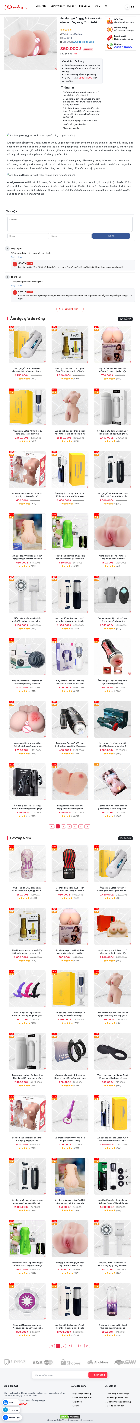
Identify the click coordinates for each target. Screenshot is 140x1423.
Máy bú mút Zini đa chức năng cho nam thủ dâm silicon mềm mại (70, 683)
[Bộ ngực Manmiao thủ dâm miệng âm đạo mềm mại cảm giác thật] (70, 781)
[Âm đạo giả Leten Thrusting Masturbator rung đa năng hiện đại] (27, 781)
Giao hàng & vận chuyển (118, 1393)
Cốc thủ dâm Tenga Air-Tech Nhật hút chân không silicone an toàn (70, 891)
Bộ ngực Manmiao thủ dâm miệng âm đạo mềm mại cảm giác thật (70, 809)
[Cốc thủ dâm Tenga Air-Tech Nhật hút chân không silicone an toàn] (70, 864)
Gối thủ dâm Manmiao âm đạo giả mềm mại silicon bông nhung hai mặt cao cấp (113, 809)
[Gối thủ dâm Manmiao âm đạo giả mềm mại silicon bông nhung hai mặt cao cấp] (112, 781)
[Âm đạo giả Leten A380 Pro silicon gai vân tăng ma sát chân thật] (27, 344)
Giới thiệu (77, 1402)
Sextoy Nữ (41, 6)
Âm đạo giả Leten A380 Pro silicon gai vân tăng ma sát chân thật (27, 371)
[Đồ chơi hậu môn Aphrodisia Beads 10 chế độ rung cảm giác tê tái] (27, 988)
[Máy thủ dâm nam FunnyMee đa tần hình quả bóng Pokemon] (27, 656)
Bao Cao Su (84, 6)
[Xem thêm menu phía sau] (127, 7)
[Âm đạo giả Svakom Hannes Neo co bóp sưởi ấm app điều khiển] (112, 469)
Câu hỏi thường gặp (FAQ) (119, 1402)
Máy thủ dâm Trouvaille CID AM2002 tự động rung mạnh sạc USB (27, 621)
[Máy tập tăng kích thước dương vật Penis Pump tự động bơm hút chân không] (112, 1176)
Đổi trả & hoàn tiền (115, 1406)
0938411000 (123, 47)
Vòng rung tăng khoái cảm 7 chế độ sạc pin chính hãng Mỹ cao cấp (112, 1078)
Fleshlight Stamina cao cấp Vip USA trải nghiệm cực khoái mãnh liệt (70, 371)
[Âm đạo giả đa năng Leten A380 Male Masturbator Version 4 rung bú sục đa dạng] (70, 469)
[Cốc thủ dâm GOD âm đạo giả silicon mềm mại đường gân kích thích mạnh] (27, 864)
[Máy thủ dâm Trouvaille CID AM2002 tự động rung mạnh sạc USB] (27, 594)
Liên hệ (76, 1406)
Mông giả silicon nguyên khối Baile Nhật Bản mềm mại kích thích (27, 746)
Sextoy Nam (20, 838)
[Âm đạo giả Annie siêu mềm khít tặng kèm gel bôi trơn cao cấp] (27, 532)
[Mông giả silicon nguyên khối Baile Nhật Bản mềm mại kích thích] (27, 719)
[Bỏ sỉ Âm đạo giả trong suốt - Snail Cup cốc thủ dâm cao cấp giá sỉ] (112, 1301)
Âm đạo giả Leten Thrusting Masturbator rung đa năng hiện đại (27, 809)
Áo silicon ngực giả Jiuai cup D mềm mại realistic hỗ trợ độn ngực (112, 953)
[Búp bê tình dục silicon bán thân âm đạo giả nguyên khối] (27, 469)
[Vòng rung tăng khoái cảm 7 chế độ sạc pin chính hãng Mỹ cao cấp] (112, 1051)
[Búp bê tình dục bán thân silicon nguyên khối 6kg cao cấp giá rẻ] (70, 407)
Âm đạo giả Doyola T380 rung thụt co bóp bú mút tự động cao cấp (70, 746)
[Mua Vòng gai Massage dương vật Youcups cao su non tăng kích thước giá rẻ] (27, 1301)
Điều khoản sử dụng (82, 1393)
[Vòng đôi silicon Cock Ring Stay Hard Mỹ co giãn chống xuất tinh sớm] (70, 1051)
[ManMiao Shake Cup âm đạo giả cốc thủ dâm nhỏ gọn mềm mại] (70, 532)
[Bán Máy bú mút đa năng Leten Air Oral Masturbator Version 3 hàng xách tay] (112, 719)
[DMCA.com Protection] (70, 1416)
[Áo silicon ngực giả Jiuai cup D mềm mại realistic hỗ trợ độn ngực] (112, 926)
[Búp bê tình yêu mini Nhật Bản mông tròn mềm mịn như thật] (112, 344)
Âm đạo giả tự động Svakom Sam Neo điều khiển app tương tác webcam (112, 434)
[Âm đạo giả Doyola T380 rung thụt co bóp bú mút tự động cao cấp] (70, 719)
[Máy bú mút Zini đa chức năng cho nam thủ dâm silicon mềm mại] (70, 656)
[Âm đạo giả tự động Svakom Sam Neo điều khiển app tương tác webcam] (112, 407)
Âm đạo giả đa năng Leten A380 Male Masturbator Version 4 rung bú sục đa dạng (70, 496)
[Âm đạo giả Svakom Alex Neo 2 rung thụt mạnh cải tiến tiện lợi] (70, 594)
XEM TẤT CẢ (125, 319)
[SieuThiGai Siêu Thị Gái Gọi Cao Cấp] (16, 7)
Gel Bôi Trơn (101, 6)
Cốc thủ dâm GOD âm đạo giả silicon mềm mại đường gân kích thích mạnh (27, 891)
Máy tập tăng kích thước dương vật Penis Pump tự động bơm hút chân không (112, 1203)
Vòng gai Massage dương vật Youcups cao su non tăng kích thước (27, 1328)
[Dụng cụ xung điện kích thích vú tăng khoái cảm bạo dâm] (112, 594)
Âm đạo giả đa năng (83, 41)
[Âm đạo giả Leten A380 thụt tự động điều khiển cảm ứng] (27, 407)
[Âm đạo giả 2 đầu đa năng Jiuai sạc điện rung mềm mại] (112, 656)
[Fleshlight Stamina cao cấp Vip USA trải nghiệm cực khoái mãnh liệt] (70, 344)
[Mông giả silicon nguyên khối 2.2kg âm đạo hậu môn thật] (112, 532)
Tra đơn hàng (98, 1375)
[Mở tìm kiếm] (132, 7)
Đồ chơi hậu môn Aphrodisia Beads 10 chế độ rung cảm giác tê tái (27, 1016)
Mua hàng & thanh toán (117, 1397)
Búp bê (70, 6)
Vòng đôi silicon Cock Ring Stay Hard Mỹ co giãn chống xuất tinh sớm (69, 1078)
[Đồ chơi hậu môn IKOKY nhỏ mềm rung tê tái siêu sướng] (70, 1113)
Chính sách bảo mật (82, 1397)
